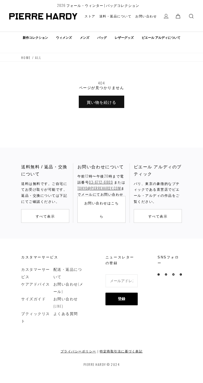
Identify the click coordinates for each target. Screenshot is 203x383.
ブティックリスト (35, 317)
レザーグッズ (124, 38)
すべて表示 (45, 216)
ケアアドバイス (35, 284)
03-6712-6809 (101, 182)
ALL (38, 57)
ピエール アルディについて (161, 38)
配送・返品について (67, 272)
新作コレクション (35, 38)
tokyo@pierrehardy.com (99, 188)
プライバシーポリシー (78, 351)
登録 (121, 299)
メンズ (84, 38)
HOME (26, 57)
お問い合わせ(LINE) (65, 302)
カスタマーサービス (35, 272)
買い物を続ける (101, 102)
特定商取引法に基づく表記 (121, 351)
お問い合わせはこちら (101, 209)
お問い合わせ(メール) (68, 287)
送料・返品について (115, 16)
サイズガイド (33, 298)
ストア (90, 16)
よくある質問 (65, 313)
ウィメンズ (64, 38)
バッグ (102, 38)
